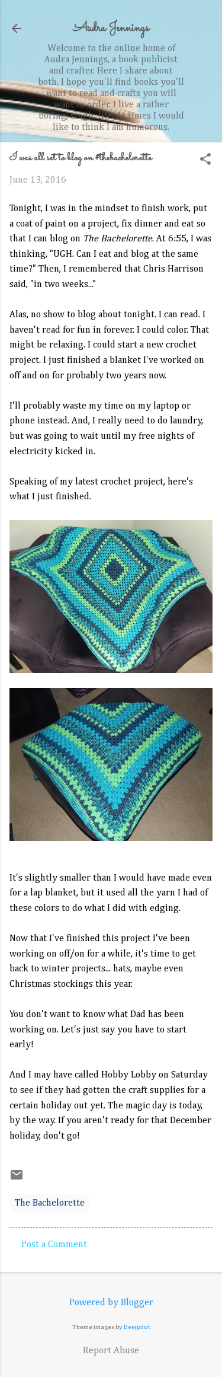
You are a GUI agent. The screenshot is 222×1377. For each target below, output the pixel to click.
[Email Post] (16, 1179)
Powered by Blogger (111, 1303)
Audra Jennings (111, 28)
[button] (205, 160)
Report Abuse (111, 1351)
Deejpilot (137, 1327)
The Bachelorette (50, 1203)
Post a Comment (54, 1245)
